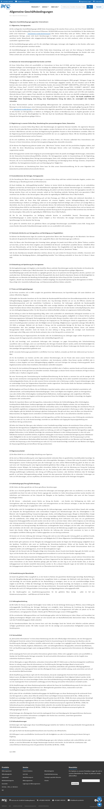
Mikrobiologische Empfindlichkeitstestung (50, 772)
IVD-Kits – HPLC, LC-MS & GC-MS (10, 788)
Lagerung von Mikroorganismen (31, 783)
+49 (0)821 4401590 (8, 1)
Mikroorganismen (7, 771)
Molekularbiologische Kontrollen (8, 782)
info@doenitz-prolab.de (23, 1)
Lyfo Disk (25, 774)
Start (11, 15)
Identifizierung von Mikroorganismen (28, 779)
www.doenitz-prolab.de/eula (22, 109)
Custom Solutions (27, 771)
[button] (97, 1)
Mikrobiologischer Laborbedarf (7, 775)
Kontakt (98, 7)
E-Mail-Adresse (76, 781)
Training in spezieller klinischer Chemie (52, 779)
